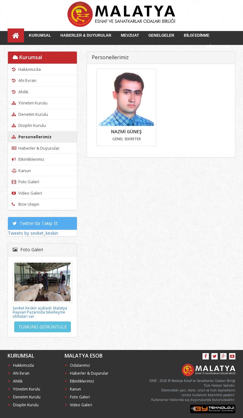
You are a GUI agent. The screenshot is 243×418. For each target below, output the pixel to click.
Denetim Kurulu (32, 114)
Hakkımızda (29, 69)
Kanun (24, 170)
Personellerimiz (34, 137)
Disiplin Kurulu (31, 125)
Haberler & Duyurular (38, 148)
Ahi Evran (26, 80)
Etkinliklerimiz (30, 159)
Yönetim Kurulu (32, 103)
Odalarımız (80, 365)
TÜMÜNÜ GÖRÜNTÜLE (42, 327)
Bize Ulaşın (28, 204)
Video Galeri (29, 193)
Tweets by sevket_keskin (33, 233)
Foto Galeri (28, 181)
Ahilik (22, 92)
